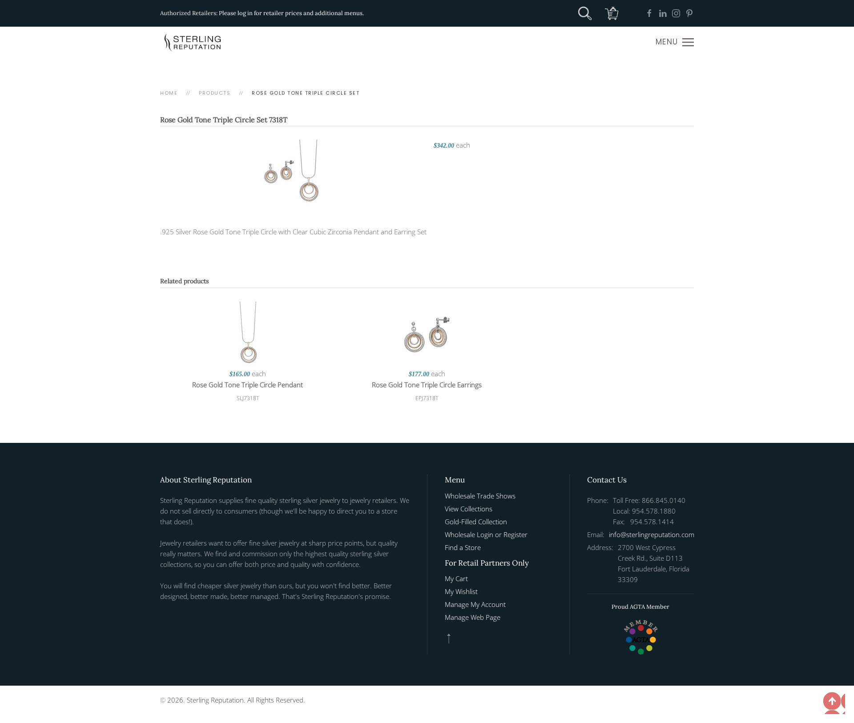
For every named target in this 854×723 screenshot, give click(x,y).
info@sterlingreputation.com (651, 534)
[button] (675, 42)
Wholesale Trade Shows (480, 495)
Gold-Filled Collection (476, 521)
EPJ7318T (426, 398)
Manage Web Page (472, 617)
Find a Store (463, 547)
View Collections (468, 508)
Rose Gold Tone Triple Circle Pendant (247, 384)
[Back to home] (193, 42)
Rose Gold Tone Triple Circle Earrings (427, 384)
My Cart (456, 578)
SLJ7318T (248, 398)
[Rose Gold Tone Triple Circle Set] (292, 172)
